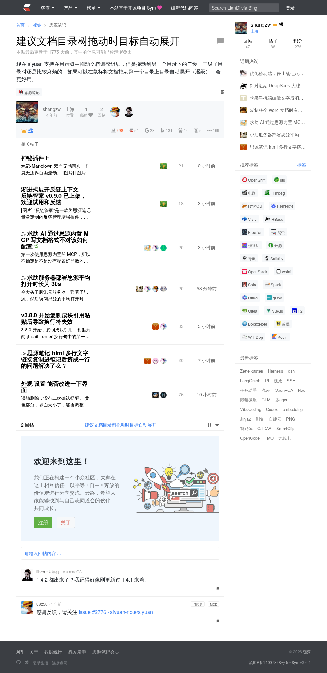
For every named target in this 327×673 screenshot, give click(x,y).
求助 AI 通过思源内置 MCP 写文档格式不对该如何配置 (54, 239)
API (19, 651)
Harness (275, 371)
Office (253, 297)
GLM (266, 400)
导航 (252, 258)
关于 (66, 522)
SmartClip (285, 428)
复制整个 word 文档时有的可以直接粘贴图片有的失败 (278, 110)
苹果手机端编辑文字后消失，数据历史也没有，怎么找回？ (278, 98)
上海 (254, 31)
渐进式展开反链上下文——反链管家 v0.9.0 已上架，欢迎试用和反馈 (55, 195)
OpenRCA (284, 390)
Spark (276, 284)
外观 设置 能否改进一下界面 (54, 386)
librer (40, 571)
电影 (252, 193)
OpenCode (250, 438)
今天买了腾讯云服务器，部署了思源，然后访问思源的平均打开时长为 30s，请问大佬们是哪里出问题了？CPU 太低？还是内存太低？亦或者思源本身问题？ (55, 295)
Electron (255, 232)
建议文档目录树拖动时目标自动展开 (120, 425)
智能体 (246, 428)
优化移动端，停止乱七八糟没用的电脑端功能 (278, 73)
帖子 (273, 43)
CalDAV (264, 428)
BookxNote (257, 324)
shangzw (261, 24)
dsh (291, 371)
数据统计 (53, 651)
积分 (297, 43)
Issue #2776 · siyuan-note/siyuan (116, 611)
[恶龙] (30, 130)
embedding (293, 409)
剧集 (260, 419)
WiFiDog (255, 337)
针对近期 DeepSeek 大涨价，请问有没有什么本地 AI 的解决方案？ (278, 85)
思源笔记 (57, 25)
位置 (69, 112)
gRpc (277, 297)
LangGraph (250, 380)
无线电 (284, 438)
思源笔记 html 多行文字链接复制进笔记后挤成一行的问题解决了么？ (55, 359)
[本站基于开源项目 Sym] (18, 662)
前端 (286, 324)
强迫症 (254, 245)
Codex (272, 409)
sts (282, 179)
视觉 (278, 380)
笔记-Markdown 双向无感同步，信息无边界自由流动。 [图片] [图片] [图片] (55, 169)
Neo (301, 390)
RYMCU (255, 206)
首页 (20, 25)
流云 (266, 390)
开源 (278, 245)
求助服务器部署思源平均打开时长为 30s (55, 280)
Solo (252, 284)
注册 (43, 522)
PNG (290, 419)
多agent (282, 400)
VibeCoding (250, 409)
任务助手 (248, 390)
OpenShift (256, 179)
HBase (277, 219)
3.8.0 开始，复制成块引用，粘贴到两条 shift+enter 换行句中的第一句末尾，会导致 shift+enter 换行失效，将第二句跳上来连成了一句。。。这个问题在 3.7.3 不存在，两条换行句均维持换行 (56, 333)
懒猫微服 (248, 400)
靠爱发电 (77, 651)
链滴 (307, 651)
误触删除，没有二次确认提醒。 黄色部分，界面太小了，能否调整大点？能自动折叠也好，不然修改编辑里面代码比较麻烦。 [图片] (55, 401)
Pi (267, 380)
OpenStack (257, 271)
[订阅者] (24, 130)
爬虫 (281, 232)
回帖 (247, 43)
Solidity (276, 258)
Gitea (252, 310)
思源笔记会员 (105, 651)
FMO (269, 438)
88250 (42, 604)
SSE (291, 380)
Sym (295, 662)
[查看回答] (36, 246)
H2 (300, 310)
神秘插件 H (35, 158)
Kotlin (283, 337)
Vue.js (277, 310)
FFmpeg (277, 193)
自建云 (275, 419)
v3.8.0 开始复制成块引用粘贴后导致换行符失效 (55, 318)
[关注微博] (27, 662)
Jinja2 (245, 419)
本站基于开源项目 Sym (133, 7)
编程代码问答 (184, 7)
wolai (286, 271)
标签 (37, 25)
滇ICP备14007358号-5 (268, 662)
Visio (252, 219)
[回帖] (220, 41)
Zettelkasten (251, 371)
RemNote (285, 206)
